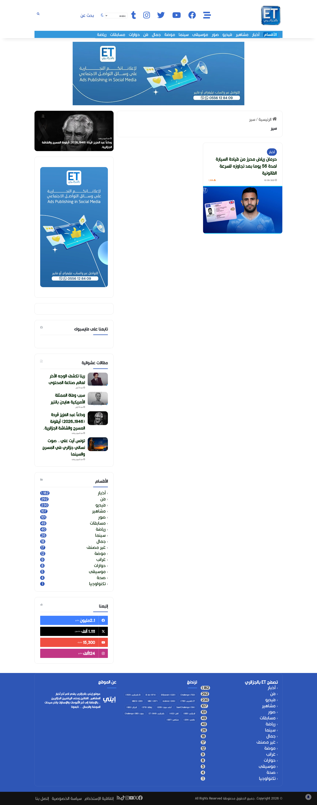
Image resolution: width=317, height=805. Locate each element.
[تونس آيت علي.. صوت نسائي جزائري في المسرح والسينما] (98, 444)
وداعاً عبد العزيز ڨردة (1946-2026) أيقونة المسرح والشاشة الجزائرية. (77, 145)
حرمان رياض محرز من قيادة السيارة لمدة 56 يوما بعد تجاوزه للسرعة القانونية (246, 166)
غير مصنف (96, 547)
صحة (101, 578)
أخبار (255, 34)
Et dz (151, 695)
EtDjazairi (168, 695)
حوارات (134, 34)
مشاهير (242, 34)
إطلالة (147, 707)
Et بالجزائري (133, 695)
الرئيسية (265, 119)
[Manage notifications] (308, 797)
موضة (169, 34)
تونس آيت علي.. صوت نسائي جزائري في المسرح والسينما (63, 447)
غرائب (101, 559)
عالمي (189, 720)
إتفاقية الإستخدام (99, 798)
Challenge (188, 695)
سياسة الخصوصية (67, 798)
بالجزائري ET (156, 713)
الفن (173, 713)
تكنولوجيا (97, 584)
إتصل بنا (42, 798)
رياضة (101, 34)
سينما (184, 34)
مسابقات (117, 34)
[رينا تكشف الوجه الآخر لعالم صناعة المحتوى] (98, 379)
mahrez (169, 701)
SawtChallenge (185, 707)
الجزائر (132, 707)
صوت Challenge (134, 713)
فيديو (227, 34)
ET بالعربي (187, 701)
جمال (156, 34)
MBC (153, 701)
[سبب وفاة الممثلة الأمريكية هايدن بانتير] (98, 399)
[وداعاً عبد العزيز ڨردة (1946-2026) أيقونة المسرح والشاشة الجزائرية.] (98, 418)
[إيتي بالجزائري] (271, 15)
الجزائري (189, 713)
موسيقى (200, 34)
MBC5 (137, 701)
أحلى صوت (164, 707)
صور (215, 34)
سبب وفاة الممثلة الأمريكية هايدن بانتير (68, 398)
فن (145, 34)
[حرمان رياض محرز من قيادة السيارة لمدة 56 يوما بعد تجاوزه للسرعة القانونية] (242, 210)
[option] (74, 131)
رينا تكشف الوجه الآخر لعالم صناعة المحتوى (67, 379)
